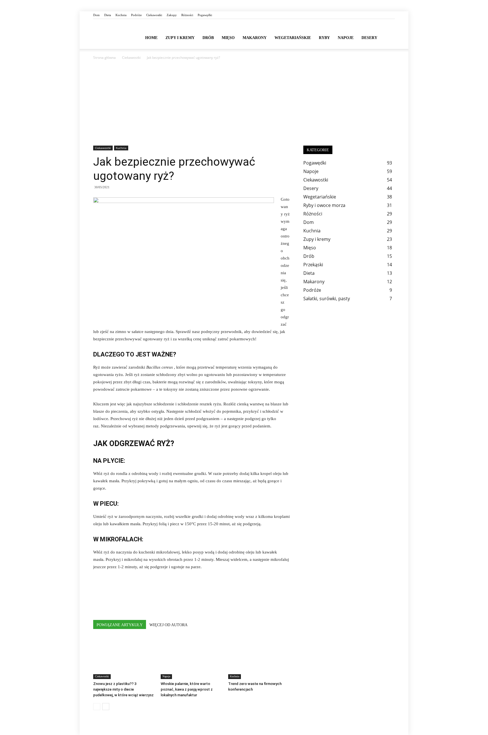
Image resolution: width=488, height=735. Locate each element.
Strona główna (104, 57)
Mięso (228, 38)
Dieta (107, 15)
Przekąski (313, 264)
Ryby (324, 38)
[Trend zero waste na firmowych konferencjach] (259, 658)
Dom (96, 15)
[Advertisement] (244, 103)
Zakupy (172, 15)
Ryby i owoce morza (324, 205)
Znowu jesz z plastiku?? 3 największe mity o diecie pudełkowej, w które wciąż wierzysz (123, 689)
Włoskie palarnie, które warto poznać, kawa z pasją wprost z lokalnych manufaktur (187, 689)
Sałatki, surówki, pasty (326, 298)
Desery (369, 38)
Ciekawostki (154, 15)
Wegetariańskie (292, 38)
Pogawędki (205, 15)
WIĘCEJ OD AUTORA (168, 625)
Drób (208, 38)
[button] (388, 37)
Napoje (346, 38)
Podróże (136, 15)
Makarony (255, 38)
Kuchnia (121, 15)
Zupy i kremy (180, 38)
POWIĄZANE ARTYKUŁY (120, 625)
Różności (187, 15)
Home (151, 38)
